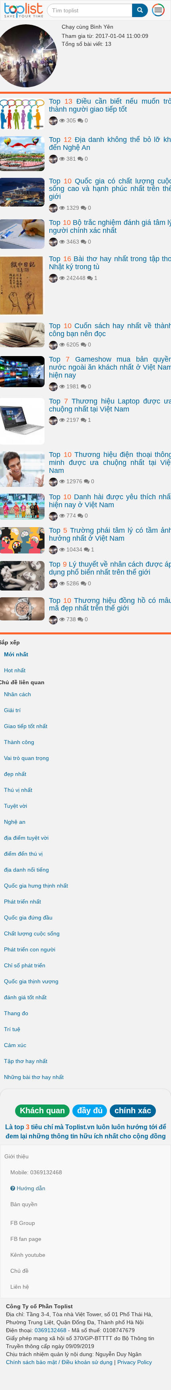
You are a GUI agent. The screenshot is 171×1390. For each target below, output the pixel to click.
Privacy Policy (134, 1362)
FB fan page (25, 1239)
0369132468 (50, 1330)
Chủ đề (19, 1271)
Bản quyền (23, 1204)
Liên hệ (19, 1287)
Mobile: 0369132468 (36, 1172)
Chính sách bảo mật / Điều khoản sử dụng (59, 1362)
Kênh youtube (27, 1255)
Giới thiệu (16, 1156)
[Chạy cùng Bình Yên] (53, 120)
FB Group (22, 1223)
